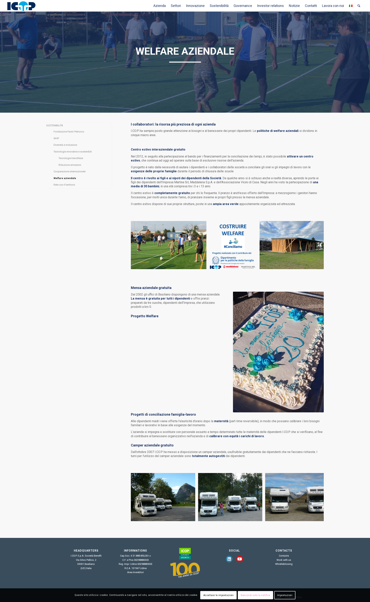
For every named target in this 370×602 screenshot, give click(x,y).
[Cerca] (359, 6)
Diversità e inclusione (65, 144)
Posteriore (315, 245)
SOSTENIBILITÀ (54, 125)
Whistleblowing (284, 564)
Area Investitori (135, 572)
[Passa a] (350, 6)
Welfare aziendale (65, 178)
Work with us (284, 559)
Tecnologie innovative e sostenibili (73, 151)
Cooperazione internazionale (70, 171)
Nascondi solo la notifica (255, 595)
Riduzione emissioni (70, 164)
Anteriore (139, 245)
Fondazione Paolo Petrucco (69, 131)
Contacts (284, 555)
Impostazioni (284, 595)
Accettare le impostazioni (218, 595)
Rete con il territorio (64, 184)
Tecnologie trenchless (71, 158)
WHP (56, 138)
